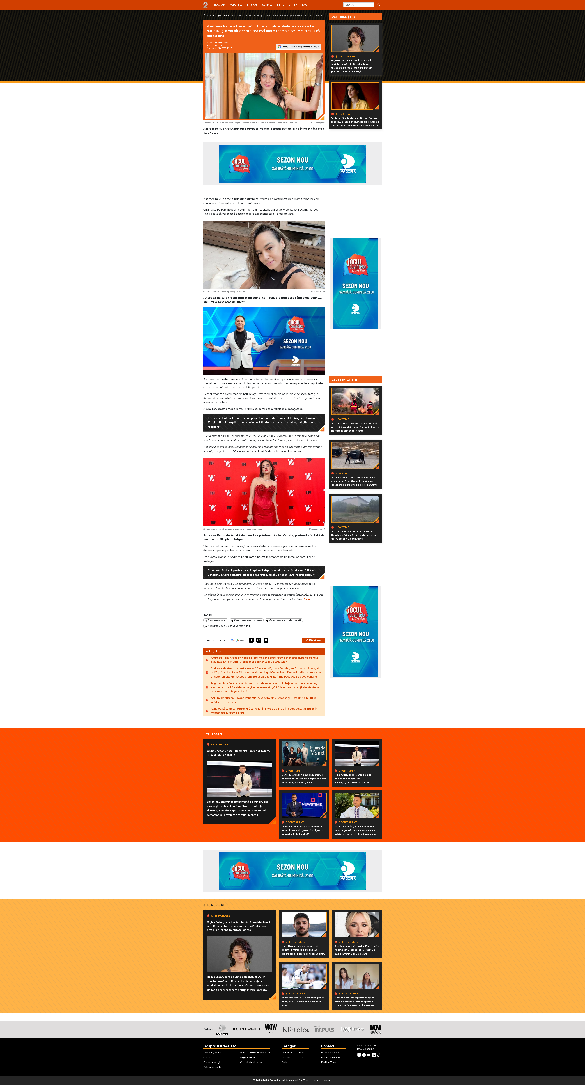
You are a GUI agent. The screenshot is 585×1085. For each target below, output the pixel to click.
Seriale (267, 5)
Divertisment (213, 734)
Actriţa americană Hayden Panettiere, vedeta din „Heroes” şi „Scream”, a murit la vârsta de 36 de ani (263, 700)
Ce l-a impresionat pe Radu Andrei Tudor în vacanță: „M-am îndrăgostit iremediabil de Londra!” (302, 830)
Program (219, 5)
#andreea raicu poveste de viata (229, 625)
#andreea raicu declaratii (285, 620)
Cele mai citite (344, 380)
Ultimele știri (344, 17)
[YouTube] (369, 1055)
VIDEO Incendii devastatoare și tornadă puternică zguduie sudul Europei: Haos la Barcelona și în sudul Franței (355, 427)
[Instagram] (364, 1055)
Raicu (306, 599)
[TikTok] (378, 1055)
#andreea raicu (217, 620)
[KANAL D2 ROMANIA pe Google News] (238, 640)
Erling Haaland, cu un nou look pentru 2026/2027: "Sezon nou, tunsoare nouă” (303, 1001)
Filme (280, 5)
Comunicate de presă (251, 1062)
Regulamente (247, 1057)
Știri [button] (292, 5)
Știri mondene (214, 905)
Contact (207, 1057)
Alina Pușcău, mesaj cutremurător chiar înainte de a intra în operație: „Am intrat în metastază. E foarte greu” (264, 711)
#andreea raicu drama (248, 620)
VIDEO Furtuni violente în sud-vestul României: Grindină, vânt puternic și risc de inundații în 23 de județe (354, 535)
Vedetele (236, 5)
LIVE (304, 5)
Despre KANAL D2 (219, 1046)
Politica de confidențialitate (255, 1052)
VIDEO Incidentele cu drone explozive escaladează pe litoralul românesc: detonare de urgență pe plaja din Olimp (354, 481)
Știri (301, 1057)
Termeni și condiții (212, 1052)
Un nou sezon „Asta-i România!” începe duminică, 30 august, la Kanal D (238, 753)
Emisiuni (252, 5)
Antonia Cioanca (221, 42)
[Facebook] (359, 1055)
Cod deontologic (212, 1062)
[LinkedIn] (374, 1055)
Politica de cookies (213, 1067)
